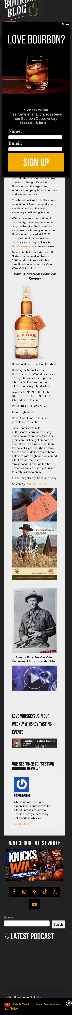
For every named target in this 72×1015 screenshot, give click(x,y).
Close (65, 24)
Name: (15, 131)
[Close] (3, 179)
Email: (15, 143)
